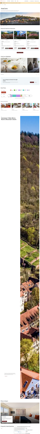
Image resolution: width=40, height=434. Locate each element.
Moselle (28, 43)
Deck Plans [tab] (6, 25)
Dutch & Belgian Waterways (17, 43)
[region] (20, 24)
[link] (18, 1)
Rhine (2, 43)
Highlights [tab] (4, 25)
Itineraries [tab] (1, 25)
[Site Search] (29, 1)
